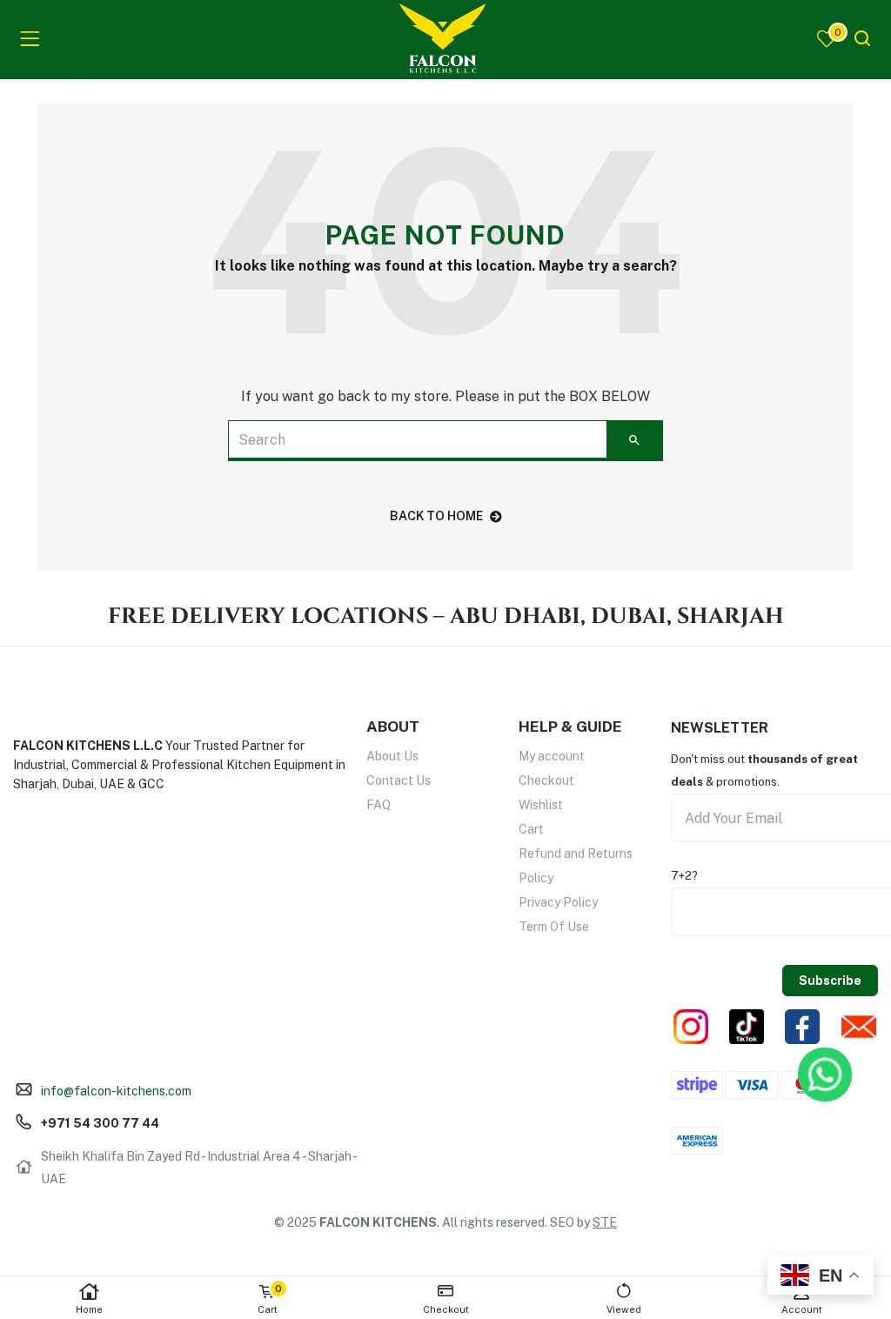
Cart (531, 829)
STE (605, 1222)
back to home (436, 516)
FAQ (378, 805)
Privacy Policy (558, 902)
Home (89, 1309)
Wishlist (541, 805)
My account (552, 756)
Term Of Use (554, 927)
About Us (392, 756)
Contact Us (398, 780)
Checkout (546, 780)
